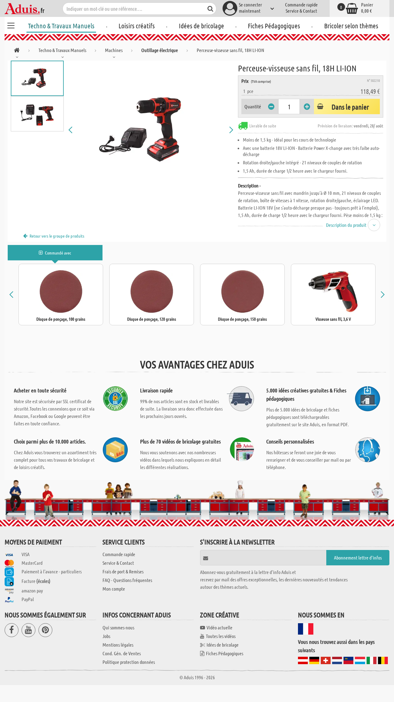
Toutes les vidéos (220, 636)
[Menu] (11, 24)
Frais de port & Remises (123, 571)
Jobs (106, 636)
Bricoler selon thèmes (351, 26)
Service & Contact (301, 11)
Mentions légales (118, 645)
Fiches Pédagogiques (274, 26)
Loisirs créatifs (137, 26)
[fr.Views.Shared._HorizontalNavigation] (17, 51)
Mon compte (114, 589)
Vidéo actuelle (219, 627)
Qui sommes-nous (118, 627)
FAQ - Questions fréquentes (127, 580)
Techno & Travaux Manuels (61, 26)
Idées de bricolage (201, 26)
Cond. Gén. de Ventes (122, 653)
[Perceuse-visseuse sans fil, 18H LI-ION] (151, 130)
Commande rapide (301, 4)
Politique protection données (129, 662)
